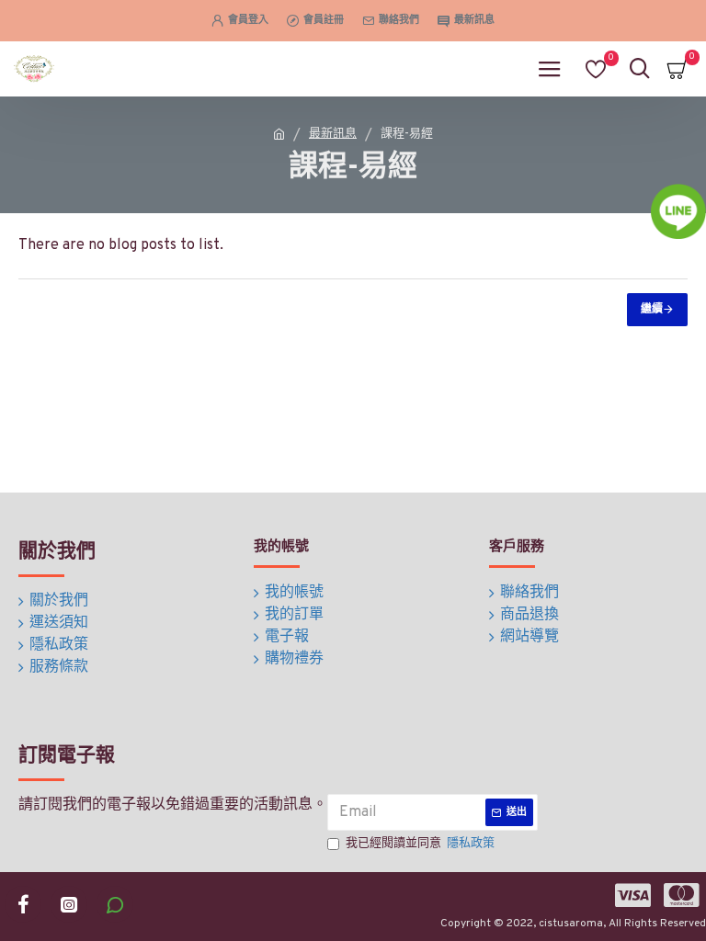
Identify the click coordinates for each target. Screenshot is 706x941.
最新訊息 (333, 134)
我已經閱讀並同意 (420, 843)
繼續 (652, 309)
